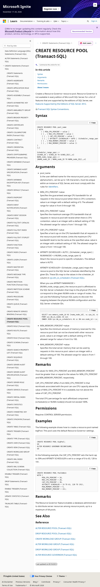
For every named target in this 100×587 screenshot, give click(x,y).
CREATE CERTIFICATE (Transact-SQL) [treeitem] (15, 126)
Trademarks (20, 585)
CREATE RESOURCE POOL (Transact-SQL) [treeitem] (17, 320)
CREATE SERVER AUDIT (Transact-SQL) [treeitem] (16, 366)
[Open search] (87, 21)
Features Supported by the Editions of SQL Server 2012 (60, 104)
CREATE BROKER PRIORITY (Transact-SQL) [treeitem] (17, 119)
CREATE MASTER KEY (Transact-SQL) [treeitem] (15, 268)
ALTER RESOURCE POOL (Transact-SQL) (53, 528)
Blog (35, 582)
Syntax (40, 74)
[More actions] (96, 43)
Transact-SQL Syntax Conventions (53, 109)
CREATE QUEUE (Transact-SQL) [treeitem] (17, 305)
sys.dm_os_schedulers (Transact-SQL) (67, 278)
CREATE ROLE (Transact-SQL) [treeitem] (18, 326)
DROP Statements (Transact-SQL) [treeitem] (16, 483)
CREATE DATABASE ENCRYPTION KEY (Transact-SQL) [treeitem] (18, 183)
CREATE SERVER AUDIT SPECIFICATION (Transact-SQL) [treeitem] (17, 375)
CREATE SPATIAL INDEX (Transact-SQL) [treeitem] (16, 398)
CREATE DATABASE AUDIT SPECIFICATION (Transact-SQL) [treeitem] (17, 172)
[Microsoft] (4, 21)
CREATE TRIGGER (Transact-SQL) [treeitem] (18, 432)
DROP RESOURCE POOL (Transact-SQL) (53, 533)
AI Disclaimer (7, 582)
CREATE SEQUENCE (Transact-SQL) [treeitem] (14, 358)
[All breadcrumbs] (37, 43)
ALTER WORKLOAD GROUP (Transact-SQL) (54, 544)
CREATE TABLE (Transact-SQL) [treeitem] (18, 427)
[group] (66, 143)
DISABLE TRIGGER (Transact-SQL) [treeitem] (16, 475)
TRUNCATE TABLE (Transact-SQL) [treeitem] (16, 505)
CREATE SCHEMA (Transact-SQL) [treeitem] (18, 344)
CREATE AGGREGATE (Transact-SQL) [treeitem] (15, 82)
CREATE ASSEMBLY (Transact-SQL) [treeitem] (18, 97)
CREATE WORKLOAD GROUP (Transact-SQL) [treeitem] (18, 453)
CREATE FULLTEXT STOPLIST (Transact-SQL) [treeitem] (18, 239)
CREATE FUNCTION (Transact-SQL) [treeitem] (14, 246)
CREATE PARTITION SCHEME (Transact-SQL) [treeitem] (18, 290)
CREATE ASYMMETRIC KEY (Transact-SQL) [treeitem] (17, 104)
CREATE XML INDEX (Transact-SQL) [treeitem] (14, 460)
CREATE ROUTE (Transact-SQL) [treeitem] (17, 332)
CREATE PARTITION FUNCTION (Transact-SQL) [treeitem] (17, 283)
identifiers (53, 186)
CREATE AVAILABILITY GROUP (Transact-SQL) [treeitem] (18, 111)
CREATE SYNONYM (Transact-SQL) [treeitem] (18, 420)
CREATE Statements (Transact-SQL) (56, 43)
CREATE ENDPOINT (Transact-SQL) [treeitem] (14, 199)
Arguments (42, 77)
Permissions (42, 83)
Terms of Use (7, 585)
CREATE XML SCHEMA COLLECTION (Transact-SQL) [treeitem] (18, 468)
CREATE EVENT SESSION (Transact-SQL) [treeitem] (16, 216)
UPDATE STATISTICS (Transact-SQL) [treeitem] (17, 497)
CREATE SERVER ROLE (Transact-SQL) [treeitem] (15, 383)
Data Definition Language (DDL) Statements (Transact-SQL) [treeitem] (17, 52)
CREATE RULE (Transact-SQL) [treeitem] (18, 338)
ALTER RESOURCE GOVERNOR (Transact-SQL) (56, 555)
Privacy (56, 582)
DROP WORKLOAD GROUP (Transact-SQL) (54, 549)
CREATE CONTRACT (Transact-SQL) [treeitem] (14, 141)
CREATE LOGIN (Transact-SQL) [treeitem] (17, 261)
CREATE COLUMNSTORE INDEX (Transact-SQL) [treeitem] (16, 134)
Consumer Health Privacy (74, 582)
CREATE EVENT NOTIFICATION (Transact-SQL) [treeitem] (17, 208)
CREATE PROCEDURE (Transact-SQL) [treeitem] (15, 298)
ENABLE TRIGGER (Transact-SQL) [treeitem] (16, 490)
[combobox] (16, 46)
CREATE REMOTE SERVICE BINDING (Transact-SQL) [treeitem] (17, 313)
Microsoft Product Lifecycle (18, 31)
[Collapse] (30, 41)
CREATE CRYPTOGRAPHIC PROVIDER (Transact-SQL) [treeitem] (17, 156)
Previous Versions (23, 582)
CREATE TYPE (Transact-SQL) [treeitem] (18, 438)
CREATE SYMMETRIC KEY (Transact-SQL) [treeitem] (17, 413)
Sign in (94, 21)
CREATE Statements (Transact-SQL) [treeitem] (15, 74)
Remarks (41, 80)
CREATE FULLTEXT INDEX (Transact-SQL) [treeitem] (17, 231)
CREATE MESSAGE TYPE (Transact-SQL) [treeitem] (16, 276)
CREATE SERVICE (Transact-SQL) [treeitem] (18, 391)
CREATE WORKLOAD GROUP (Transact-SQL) (55, 539)
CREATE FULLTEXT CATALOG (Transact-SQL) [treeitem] (18, 224)
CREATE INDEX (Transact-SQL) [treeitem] (17, 253)
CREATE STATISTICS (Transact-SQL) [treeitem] (14, 406)
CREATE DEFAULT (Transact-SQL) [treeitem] (18, 191)
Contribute (45, 582)
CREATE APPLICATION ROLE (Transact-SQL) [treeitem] (18, 89)
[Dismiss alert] (95, 5)
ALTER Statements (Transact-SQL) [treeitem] (16, 60)
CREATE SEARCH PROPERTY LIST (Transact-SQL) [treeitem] (18, 351)
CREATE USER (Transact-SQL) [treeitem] (18, 443)
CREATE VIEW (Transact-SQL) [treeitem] (18, 447)
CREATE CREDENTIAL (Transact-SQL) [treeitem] (15, 148)
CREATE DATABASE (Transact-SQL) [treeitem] (18, 163)
